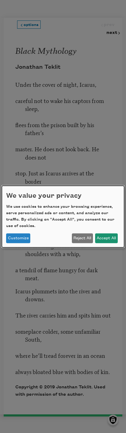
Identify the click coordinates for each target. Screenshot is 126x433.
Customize (18, 238)
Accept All (106, 238)
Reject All (82, 238)
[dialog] (63, 216)
